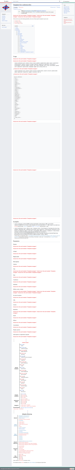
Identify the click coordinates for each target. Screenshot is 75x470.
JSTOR (15, 21)
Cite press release (23, 373)
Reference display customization (25, 451)
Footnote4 (20, 439)
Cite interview (22, 353)
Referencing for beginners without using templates (28, 444)
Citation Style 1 (25, 342)
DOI (15, 20)
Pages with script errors (68, 19)
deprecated (21, 460)
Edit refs (21, 454)
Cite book (22, 344)
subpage (32, 10)
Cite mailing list (23, 361)
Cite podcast (24, 402)
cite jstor (19, 21)
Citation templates (22, 427)
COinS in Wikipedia (32, 462)
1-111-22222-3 (37, 226)
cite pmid (20, 23)
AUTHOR (16, 226)
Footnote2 (20, 437)
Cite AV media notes (25, 400)
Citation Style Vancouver (23, 424)
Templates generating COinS (67, 23)
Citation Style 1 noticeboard (18, 408)
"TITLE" (25, 226)
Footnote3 (20, 438)
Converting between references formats (26, 450)
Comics (20, 426)
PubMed (16, 23)
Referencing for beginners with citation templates (28, 443)
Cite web (21, 390)
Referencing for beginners (23, 442)
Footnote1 (20, 436)
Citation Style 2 (21, 423)
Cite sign (21, 379)
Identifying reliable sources (24, 416)
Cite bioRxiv (24, 395)
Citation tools (21, 447)
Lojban (6, 1)
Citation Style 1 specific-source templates (28, 406)
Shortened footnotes (22, 434)
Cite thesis (22, 387)
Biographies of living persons (24, 415)
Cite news (22, 367)
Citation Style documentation (27, 407)
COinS (23, 462)
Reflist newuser (22, 455)
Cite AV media (24, 398)
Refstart (21, 459)
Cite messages (21, 449)
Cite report (22, 376)
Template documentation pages (68, 21)
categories (34, 12)
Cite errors (21, 448)
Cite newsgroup (23, 370)
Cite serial (23, 403)
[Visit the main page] (6, 7)
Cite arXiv (23, 393)
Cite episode (24, 401)
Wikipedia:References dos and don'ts (25, 441)
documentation (28, 10)
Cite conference (23, 347)
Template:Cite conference (17, 9)
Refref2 (21, 457)
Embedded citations (22, 430)
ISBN (33, 226)
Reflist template (22, 428)
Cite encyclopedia (23, 350)
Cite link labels (21, 446)
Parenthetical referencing (23, 432)
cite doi (18, 20)
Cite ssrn (23, 397)
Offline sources (21, 418)
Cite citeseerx (24, 396)
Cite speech (22, 381)
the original (52, 236)
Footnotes (21, 431)
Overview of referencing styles (24, 419)
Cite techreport (23, 384)
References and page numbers (24, 452)
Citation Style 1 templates (25, 404)
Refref (21, 456)
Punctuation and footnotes (23, 433)
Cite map (21, 364)
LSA (19, 425)
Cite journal (22, 356)
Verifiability (21, 420)
